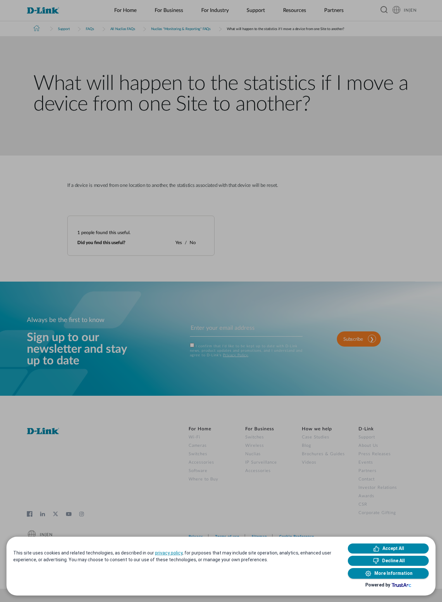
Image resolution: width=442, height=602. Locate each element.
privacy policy (168, 552)
